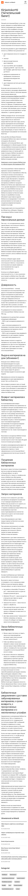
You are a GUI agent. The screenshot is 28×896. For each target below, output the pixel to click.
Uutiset (18, 889)
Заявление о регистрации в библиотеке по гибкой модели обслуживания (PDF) (13, 163)
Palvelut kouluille (18, 885)
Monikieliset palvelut (7, 881)
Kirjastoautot (13, 874)
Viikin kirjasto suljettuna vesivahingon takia (12, 825)
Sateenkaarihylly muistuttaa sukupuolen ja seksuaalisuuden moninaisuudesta (14, 858)
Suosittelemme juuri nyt (7, 889)
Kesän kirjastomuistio (7, 841)
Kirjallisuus (4, 874)
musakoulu (17, 881)
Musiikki (4, 885)
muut (10, 885)
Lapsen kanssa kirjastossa (8, 878)
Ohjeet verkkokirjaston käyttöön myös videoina (12, 833)
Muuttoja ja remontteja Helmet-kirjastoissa (10, 849)
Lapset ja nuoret (21, 878)
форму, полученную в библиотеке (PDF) (13, 96)
